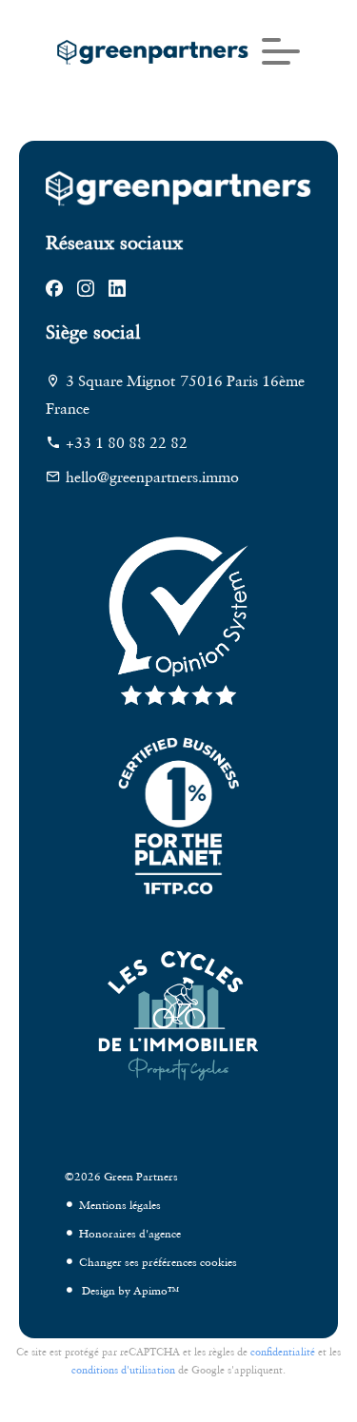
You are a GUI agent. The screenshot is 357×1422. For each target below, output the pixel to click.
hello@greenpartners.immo (152, 476)
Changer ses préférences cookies (158, 1262)
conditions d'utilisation (123, 1369)
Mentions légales (120, 1205)
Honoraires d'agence (130, 1233)
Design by (129, 1290)
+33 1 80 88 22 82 (127, 442)
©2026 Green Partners (121, 1176)
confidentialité (282, 1351)
